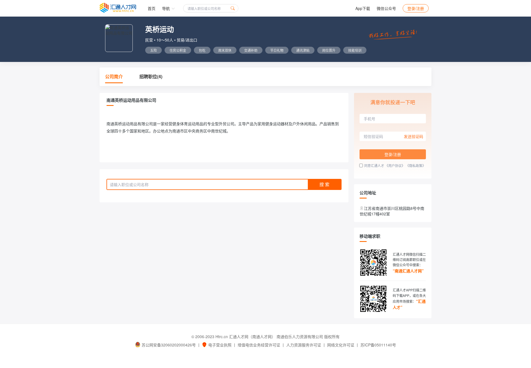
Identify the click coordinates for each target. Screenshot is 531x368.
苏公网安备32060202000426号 (169, 345)
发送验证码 (413, 136)
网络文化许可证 (340, 345)
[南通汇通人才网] (118, 7)
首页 (151, 8)
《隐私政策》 (416, 165)
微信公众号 (386, 8)
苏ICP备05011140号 (378, 345)
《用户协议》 (395, 165)
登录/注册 (415, 8)
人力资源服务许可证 (303, 345)
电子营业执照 (219, 345)
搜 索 (324, 184)
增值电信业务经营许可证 (259, 345)
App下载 (362, 8)
